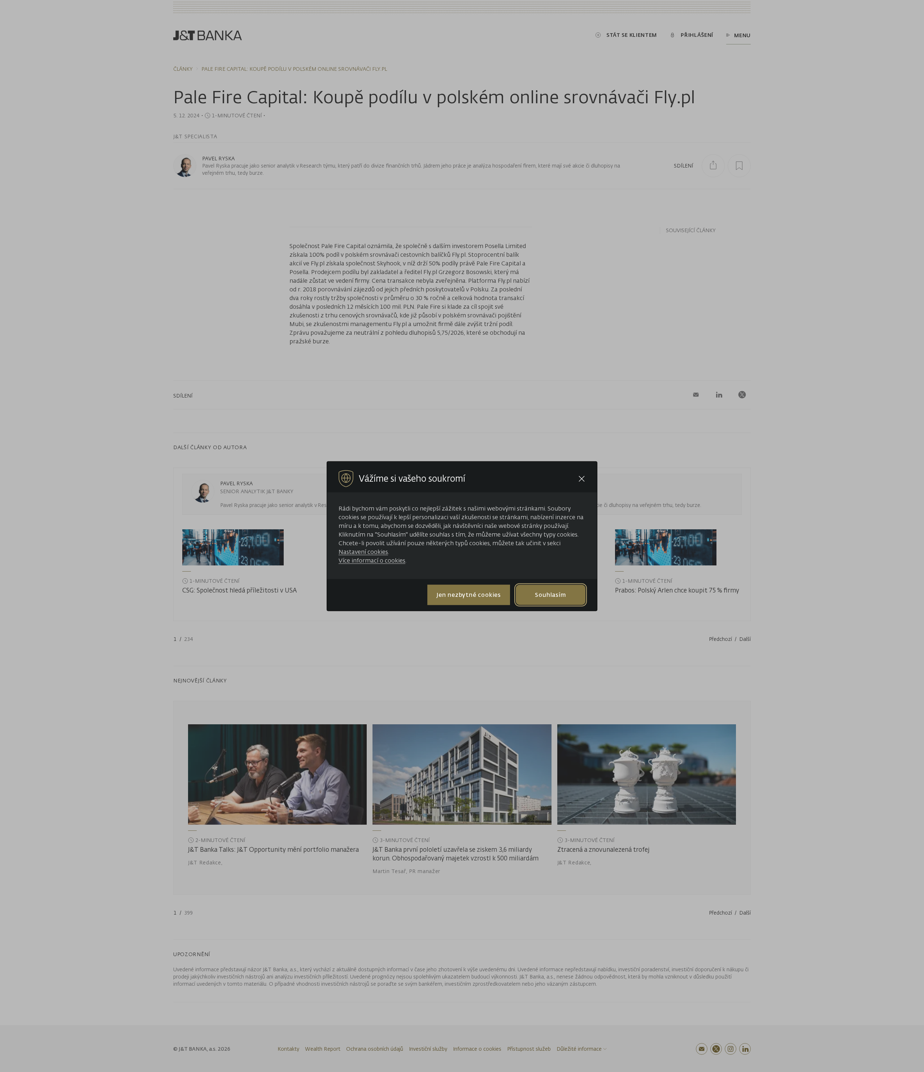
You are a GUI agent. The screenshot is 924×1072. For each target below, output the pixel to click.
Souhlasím (550, 595)
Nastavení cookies (363, 551)
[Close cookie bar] (581, 478)
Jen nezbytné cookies (468, 595)
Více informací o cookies (372, 560)
